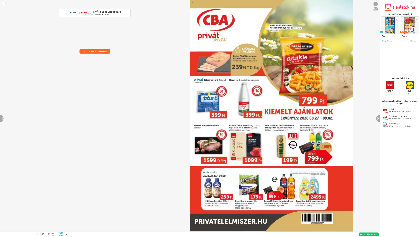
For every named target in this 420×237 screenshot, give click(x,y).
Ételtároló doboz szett (398, 116)
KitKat (391, 109)
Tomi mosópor (394, 124)
